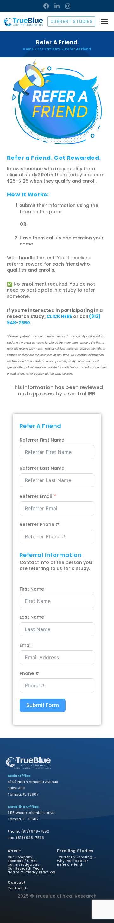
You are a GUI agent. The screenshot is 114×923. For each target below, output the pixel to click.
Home (28, 49)
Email (26, 645)
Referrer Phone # (40, 525)
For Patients (49, 49)
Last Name (32, 617)
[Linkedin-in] (57, 6)
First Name (32, 589)
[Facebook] (46, 6)
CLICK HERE (59, 316)
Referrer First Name (42, 440)
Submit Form (42, 705)
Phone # (29, 674)
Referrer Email (36, 496)
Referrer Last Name (42, 468)
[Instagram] (68, 6)
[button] (104, 21)
